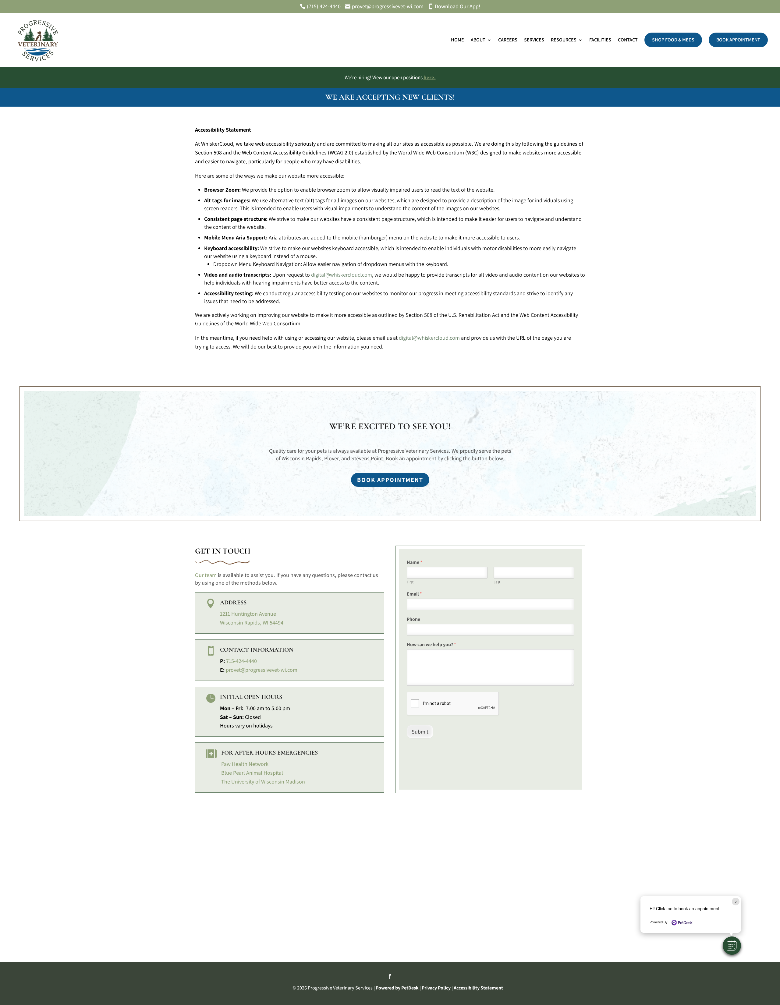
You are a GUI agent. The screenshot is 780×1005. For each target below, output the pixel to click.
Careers (507, 40)
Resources (563, 40)
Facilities (600, 40)
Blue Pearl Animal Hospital (252, 772)
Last (497, 582)
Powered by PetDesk (397, 988)
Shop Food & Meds (673, 40)
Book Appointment (738, 40)
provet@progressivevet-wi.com (261, 669)
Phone (413, 619)
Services (534, 40)
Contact (628, 40)
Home (457, 40)
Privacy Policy (436, 988)
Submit (420, 731)
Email (414, 594)
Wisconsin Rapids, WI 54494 (251, 622)
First (410, 582)
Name (414, 562)
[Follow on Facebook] (390, 976)
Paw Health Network (244, 763)
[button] (732, 945)
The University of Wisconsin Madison (263, 781)
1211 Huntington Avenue (248, 613)
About (478, 40)
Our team (206, 575)
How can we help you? (431, 645)
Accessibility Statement (478, 988)
